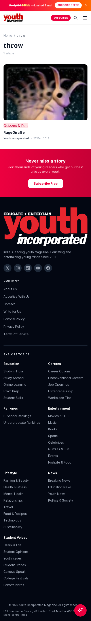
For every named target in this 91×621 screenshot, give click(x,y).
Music (52, 422)
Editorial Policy (14, 319)
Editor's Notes (14, 585)
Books (52, 429)
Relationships (13, 500)
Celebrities (56, 442)
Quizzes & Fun (16, 125)
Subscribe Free (68, 5)
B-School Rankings (17, 416)
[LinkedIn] (28, 268)
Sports (53, 436)
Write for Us (12, 311)
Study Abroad (14, 378)
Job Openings (58, 384)
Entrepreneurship (60, 391)
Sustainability (13, 527)
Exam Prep (11, 391)
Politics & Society (60, 500)
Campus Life (12, 545)
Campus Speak (15, 571)
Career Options (59, 371)
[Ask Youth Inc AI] (80, 610)
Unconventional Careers (65, 378)
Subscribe (60, 17)
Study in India (13, 371)
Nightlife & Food (59, 462)
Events (53, 456)
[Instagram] (18, 268)
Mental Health (13, 494)
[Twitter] (7, 268)
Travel (8, 507)
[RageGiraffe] (45, 92)
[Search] (76, 18)
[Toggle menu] (84, 17)
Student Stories (15, 565)
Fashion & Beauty (16, 480)
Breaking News (59, 480)
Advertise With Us (16, 296)
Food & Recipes (15, 514)
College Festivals (16, 578)
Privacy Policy (14, 326)
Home (8, 35)
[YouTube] (38, 268)
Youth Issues (13, 558)
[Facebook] (48, 268)
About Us (10, 289)
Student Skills (13, 398)
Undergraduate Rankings (22, 422)
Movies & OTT (58, 416)
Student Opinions (16, 552)
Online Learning (15, 384)
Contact (9, 304)
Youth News (56, 494)
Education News (60, 487)
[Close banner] (86, 5)
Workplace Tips (59, 398)
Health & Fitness (15, 487)
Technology (12, 520)
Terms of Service (16, 334)
